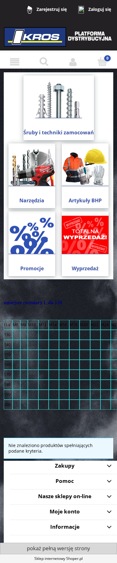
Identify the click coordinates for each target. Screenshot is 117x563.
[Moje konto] (73, 62)
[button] (14, 62)
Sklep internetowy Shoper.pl (58, 558)
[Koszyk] (102, 61)
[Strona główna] (58, 41)
